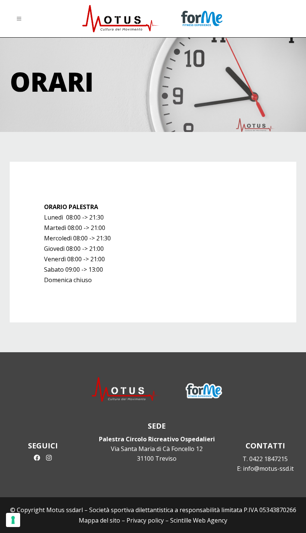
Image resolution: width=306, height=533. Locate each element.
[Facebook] (37, 457)
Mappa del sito (99, 520)
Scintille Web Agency (198, 520)
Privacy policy (145, 520)
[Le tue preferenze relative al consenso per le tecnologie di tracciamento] (13, 520)
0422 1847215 (268, 459)
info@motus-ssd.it (268, 468)
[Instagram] (49, 457)
